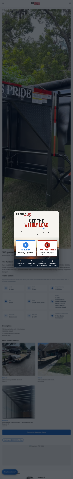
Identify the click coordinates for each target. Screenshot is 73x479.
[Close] (56, 214)
